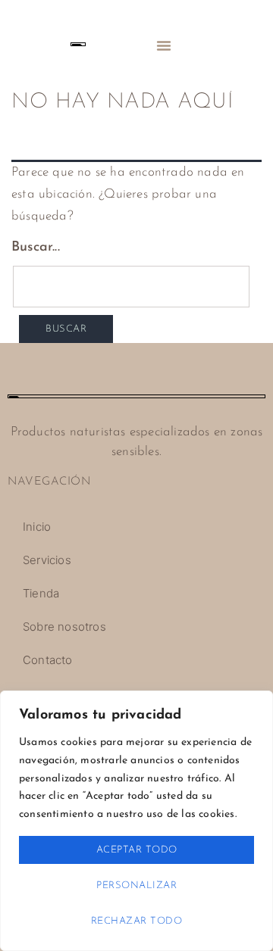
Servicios (47, 560)
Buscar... (35, 247)
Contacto (48, 660)
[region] (136, 821)
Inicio (37, 526)
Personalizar (136, 885)
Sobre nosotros (64, 626)
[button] (163, 45)
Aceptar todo (136, 850)
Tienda (41, 593)
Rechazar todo (137, 921)
